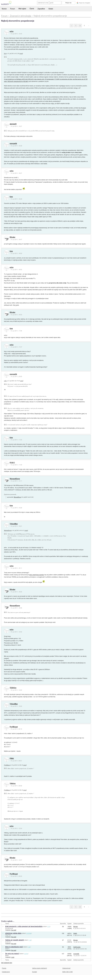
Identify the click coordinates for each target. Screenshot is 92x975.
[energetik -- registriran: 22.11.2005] (6, 144)
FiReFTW (8, 935)
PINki (12, 758)
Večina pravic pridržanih (39, 968)
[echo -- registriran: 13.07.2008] (6, 32)
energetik (13, 143)
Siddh (75, 933)
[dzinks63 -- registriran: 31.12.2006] (6, 125)
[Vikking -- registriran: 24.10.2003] (6, 784)
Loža (12, 957)
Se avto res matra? (12, 953)
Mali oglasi (22, 8)
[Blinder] (6, 238)
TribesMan (14, 524)
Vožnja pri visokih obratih (14, 940)
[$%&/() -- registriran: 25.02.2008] (6, 463)
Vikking (12, 783)
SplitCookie (76, 947)
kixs (5, 53)
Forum (12, 9)
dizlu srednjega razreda (36, 575)
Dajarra (7, 948)
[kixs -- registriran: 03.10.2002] (6, 197)
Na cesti (13, 930)
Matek (7, 955)
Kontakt (34, 972)
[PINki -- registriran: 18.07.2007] (6, 759)
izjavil (21, 53)
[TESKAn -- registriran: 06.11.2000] (6, 688)
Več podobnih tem (6, 963)
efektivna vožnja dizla (13, 933)
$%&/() (12, 462)
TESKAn (13, 688)
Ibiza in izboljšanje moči (14, 947)
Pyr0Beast (14, 727)
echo (11, 31)
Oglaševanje (6, 972)
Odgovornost (66, 968)
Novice (4, 9)
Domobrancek (9, 928)
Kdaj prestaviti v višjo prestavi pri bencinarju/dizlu (24, 926)
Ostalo (50, 9)
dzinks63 (13, 124)
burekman (8, 942)
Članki (32, 8)
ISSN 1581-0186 (67, 972)
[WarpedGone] (6, 479)
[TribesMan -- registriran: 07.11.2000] (6, 525)
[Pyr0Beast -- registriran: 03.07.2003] (6, 727)
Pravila (4, 968)
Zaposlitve (41, 9)
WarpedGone (15, 479)
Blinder (12, 237)
